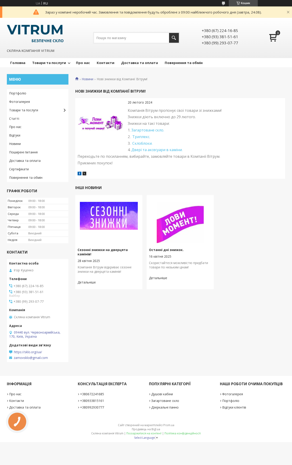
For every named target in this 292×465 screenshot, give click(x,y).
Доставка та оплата (139, 62)
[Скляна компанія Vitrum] (35, 32)
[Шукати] (174, 38)
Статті (14, 118)
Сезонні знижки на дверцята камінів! (103, 252)
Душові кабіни (162, 394)
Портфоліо (17, 93)
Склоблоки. (142, 143)
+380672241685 (92, 394)
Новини (87, 79)
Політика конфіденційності (182, 433)
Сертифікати (19, 169)
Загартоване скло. (147, 130)
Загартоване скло (165, 400)
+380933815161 (92, 400)
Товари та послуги (49, 62)
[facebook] (79, 174)
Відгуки (14, 135)
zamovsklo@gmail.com (31, 358)
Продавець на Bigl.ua (146, 429)
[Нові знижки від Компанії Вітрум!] (100, 123)
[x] (84, 174)
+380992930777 (92, 407)
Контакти (105, 62)
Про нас (83, 62)
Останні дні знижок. (166, 250)
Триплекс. (141, 136)
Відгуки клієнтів (234, 407)
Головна (17, 62)
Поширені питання (23, 152)
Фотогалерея (19, 101)
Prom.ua (168, 425)
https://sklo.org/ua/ (28, 352)
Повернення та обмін (184, 62)
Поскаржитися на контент (144, 433)
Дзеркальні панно (165, 407)
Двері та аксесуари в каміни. (156, 149)
